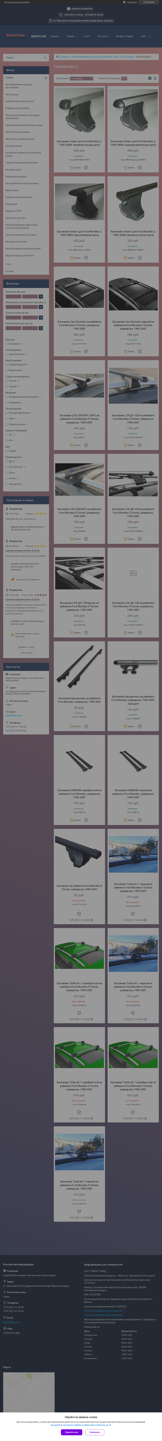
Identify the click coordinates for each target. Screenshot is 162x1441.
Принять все (71, 1432)
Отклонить (95, 1432)
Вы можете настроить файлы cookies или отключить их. (80, 1425)
